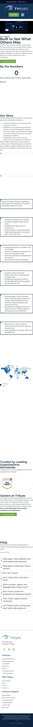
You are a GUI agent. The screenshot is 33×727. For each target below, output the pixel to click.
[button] (22, 15)
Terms (21, 723)
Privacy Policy (14, 723)
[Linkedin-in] (9, 649)
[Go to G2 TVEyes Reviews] (13, 649)
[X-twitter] (4, 649)
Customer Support (11, 1)
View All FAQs (4, 552)
